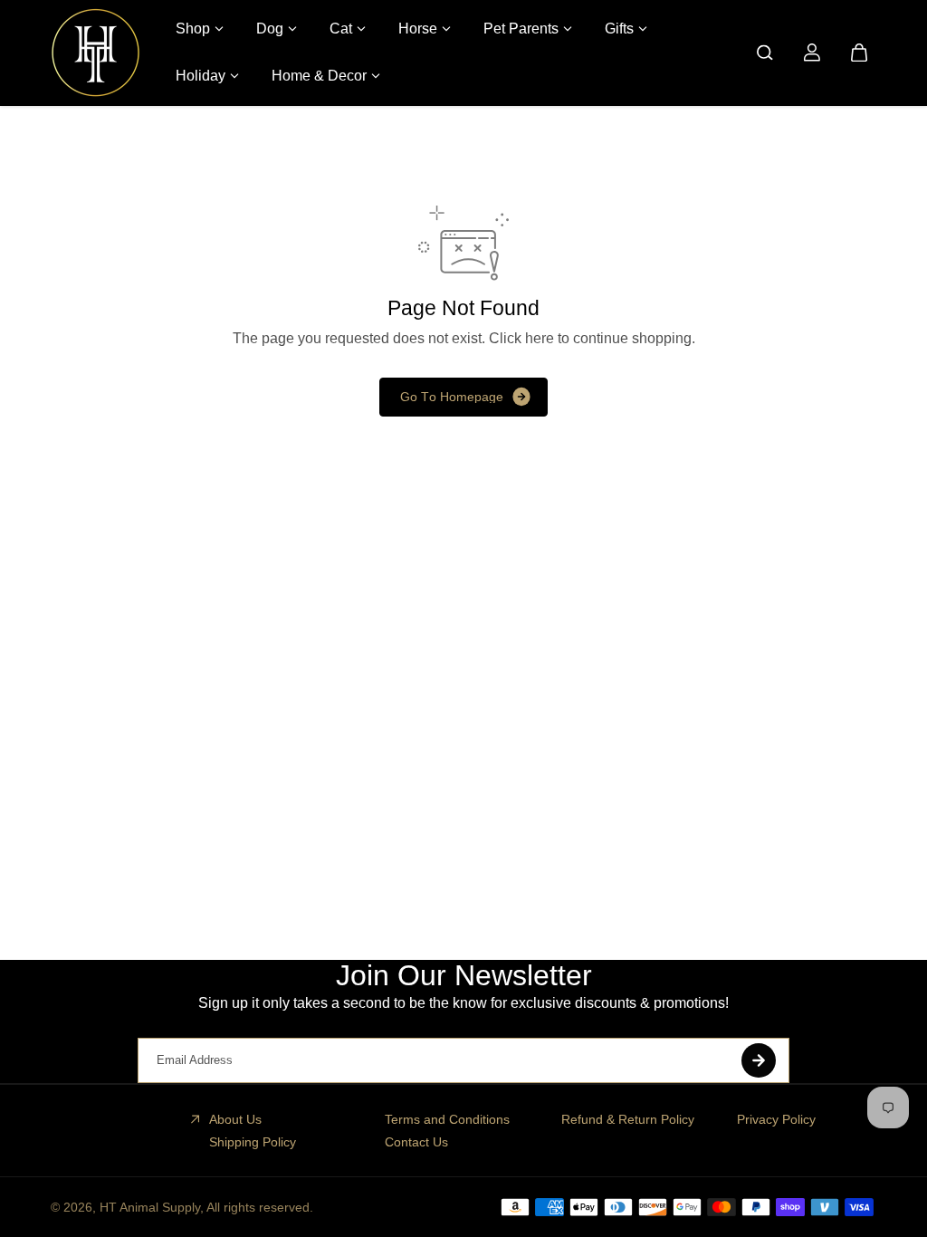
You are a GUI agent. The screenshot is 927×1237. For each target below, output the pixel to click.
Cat (341, 28)
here (539, 338)
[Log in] (812, 52)
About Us (235, 1119)
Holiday (200, 75)
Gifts (619, 28)
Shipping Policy (252, 1142)
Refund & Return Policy (627, 1119)
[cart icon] (859, 52)
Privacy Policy (776, 1119)
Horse (417, 28)
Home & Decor (319, 75)
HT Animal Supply (150, 1207)
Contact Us (416, 1142)
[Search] (765, 52)
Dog (269, 28)
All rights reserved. (259, 1207)
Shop (193, 28)
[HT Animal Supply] (96, 52)
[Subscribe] (758, 1060)
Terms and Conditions (447, 1119)
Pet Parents (521, 28)
